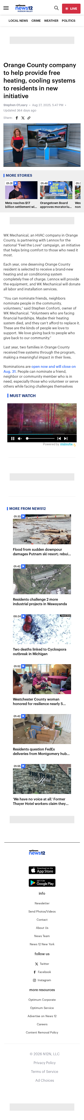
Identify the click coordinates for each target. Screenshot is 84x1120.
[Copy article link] (29, 118)
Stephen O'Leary (15, 105)
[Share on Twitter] (23, 118)
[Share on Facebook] (17, 118)
